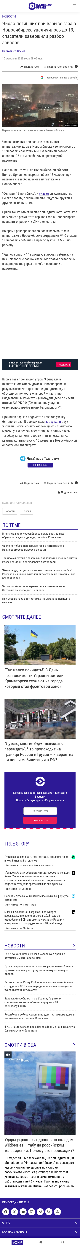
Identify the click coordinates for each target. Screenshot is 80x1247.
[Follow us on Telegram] (40, 1211)
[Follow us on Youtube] (23, 1211)
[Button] (29, 66)
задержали (53, 421)
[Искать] (62, 1242)
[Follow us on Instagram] (31, 1211)
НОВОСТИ (14, 946)
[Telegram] (40, 1242)
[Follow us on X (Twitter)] (14, 1211)
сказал (44, 193)
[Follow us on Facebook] (5, 1211)
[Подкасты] (57, 1211)
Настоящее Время (13, 51)
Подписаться (40, 465)
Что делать (63, 364)
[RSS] (48, 1211)
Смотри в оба (20, 1045)
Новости (9, 16)
